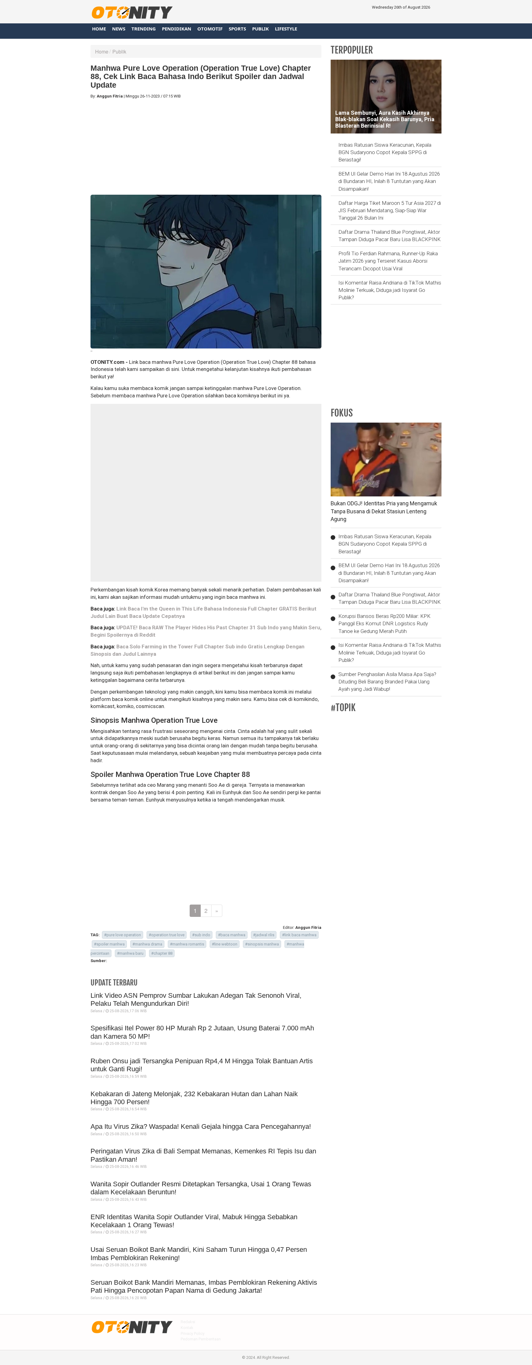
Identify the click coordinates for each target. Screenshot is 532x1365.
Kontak (187, 1327)
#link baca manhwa (299, 935)
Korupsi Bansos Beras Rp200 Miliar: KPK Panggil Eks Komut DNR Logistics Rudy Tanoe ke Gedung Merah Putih (384, 623)
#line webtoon (224, 944)
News (118, 29)
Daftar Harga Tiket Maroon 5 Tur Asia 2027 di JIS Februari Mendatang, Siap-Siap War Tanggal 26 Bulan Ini (389, 210)
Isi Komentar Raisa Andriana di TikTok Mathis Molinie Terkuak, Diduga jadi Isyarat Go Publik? (389, 290)
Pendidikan (176, 29)
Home (99, 29)
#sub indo (201, 935)
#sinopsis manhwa (262, 944)
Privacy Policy (192, 1333)
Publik (260, 29)
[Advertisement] (206, 147)
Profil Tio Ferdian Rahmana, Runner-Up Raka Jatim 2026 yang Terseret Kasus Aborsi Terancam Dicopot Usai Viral (388, 261)
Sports (237, 29)
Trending (143, 29)
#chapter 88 (161, 953)
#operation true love (166, 935)
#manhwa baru (130, 953)
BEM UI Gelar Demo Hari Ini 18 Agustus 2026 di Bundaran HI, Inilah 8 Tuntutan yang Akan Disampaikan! (389, 181)
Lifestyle (286, 29)
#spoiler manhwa (109, 944)
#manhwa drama (147, 944)
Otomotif (210, 29)
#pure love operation (122, 935)
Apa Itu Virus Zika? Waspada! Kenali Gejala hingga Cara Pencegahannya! (201, 1126)
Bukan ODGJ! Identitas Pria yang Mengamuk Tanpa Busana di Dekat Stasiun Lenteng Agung (384, 511)
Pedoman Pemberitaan (201, 1339)
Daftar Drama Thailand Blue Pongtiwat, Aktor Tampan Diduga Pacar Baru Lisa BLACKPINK (389, 235)
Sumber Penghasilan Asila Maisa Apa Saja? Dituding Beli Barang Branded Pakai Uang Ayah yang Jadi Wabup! (387, 681)
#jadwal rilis (263, 935)
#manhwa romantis (187, 944)
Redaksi (188, 1321)
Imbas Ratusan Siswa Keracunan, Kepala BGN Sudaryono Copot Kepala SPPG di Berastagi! (384, 152)
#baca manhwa (231, 935)
